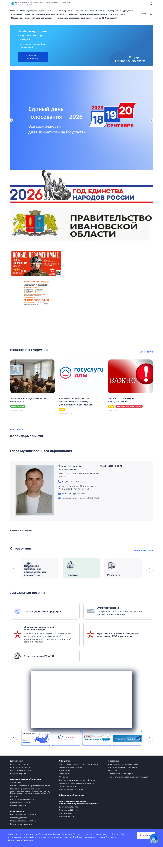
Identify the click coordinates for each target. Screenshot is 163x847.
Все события (17, 429)
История (14, 796)
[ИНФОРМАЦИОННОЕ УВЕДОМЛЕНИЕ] (130, 376)
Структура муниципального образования (78, 764)
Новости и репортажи (20, 767)
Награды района (18, 806)
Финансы (63, 777)
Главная (14, 11)
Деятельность (17, 811)
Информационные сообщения (122, 767)
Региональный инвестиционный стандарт (128, 777)
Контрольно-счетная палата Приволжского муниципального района (78, 802)
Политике (28, 840)
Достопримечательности (22, 799)
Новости (79, 11)
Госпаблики (16, 14)
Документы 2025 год (68, 813)
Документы (128, 11)
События (89, 11)
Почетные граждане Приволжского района (30, 786)
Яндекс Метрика (61, 834)
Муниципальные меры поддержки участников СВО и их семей (86, 18)
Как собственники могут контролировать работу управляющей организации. (76, 401)
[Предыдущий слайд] (11, 120)
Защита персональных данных (73, 789)
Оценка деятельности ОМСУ (23, 821)
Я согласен (146, 835)
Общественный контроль (71, 795)
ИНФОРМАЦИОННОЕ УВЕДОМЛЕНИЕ (121, 400)
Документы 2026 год (68, 816)
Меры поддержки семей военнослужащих (32, 18)
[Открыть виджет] (154, 838)
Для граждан (114, 11)
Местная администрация (129, 406)
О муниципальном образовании (35, 11)
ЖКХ (62, 409)
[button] (149, 569)
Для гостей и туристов (21, 802)
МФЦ (27, 14)
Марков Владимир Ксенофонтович (69, 467)
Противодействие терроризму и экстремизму (54, 14)
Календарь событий (19, 764)
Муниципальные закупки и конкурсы (76, 783)
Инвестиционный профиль (121, 774)
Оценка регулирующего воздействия (77, 780)
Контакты (100, 11)
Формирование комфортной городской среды (102, 14)
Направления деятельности (23, 814)
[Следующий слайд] (151, 120)
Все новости (146, 352)
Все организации (143, 550)
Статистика (64, 774)
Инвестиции (114, 761)
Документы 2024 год (68, 810)
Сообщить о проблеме (33, 57)
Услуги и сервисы (18, 774)
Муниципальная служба (70, 767)
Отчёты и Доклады (68, 786)
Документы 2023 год (68, 807)
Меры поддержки (18, 818)
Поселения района (63, 11)
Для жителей (16, 761)
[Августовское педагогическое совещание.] (32, 376)
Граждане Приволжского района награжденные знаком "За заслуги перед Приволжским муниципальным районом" (30, 791)
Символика (15, 782)
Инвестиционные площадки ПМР (124, 764)
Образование (17, 406)
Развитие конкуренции (21, 824)
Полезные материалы (20, 770)
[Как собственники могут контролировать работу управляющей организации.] (81, 376)
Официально (65, 761)
